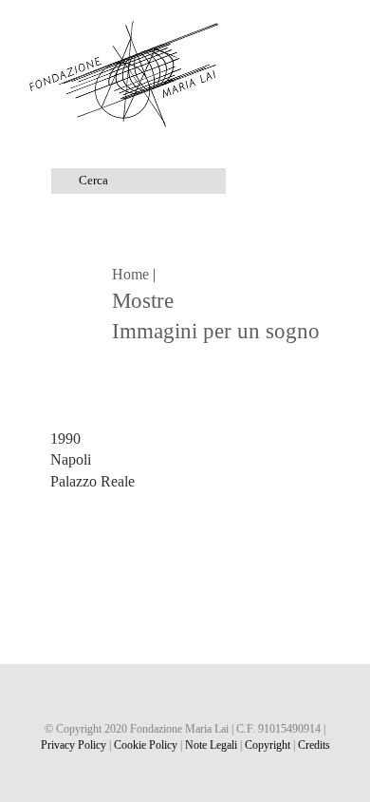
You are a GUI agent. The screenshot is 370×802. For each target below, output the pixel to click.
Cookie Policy (145, 745)
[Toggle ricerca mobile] (299, 29)
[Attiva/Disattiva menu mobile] (334, 29)
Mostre (143, 300)
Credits (314, 745)
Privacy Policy (73, 745)
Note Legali (211, 745)
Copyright (267, 745)
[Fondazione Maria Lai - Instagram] (185, 696)
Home (130, 274)
